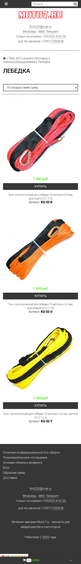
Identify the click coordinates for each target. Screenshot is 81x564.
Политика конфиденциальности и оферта (31, 452)
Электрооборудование (19, 62)
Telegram (52, 31)
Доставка (10, 478)
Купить (40, 186)
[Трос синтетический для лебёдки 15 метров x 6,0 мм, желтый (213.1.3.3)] (40, 356)
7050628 (57, 41)
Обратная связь (14, 472)
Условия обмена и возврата (22, 462)
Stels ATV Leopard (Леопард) (28, 58)
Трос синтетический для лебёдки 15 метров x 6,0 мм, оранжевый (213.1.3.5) (40, 306)
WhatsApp (29, 31)
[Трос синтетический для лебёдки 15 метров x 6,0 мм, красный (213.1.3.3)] (40, 137)
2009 (45, 537)
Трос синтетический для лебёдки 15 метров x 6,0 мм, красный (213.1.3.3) (40, 196)
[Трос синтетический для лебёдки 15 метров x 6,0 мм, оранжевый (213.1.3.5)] (40, 247)
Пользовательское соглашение (25, 457)
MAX (41, 31)
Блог (6, 467)
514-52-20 (59, 36)
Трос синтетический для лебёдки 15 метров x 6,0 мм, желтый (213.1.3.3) (40, 415)
